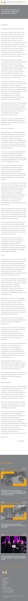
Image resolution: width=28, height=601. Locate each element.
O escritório (5, 578)
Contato (4, 586)
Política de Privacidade (7, 591)
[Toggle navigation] (25, 2)
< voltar (2, 449)
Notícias (2, 7)
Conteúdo (4, 584)
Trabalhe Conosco (7, 588)
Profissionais (5, 582)
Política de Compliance (7, 590)
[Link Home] (12, 2)
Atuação (4, 580)
